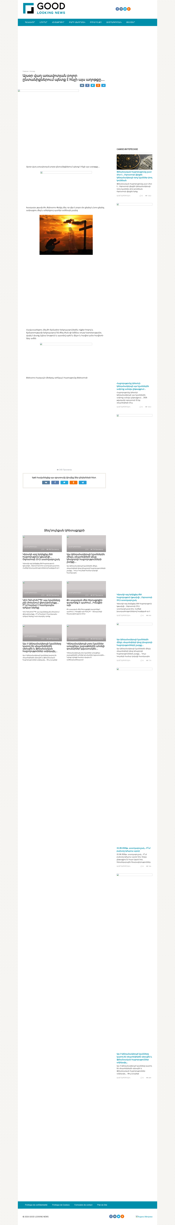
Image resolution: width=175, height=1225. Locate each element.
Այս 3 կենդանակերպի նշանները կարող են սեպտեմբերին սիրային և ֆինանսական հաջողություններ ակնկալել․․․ (42, 647)
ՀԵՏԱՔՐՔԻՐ (58, 22)
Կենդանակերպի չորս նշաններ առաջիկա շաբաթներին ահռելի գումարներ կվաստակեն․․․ (86, 646)
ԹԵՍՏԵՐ (130, 22)
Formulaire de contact (83, 1205)
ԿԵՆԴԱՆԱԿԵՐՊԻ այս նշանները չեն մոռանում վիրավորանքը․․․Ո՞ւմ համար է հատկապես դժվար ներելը (41, 604)
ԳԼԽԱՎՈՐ (30, 22)
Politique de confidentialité (36, 1205)
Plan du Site (102, 1205)
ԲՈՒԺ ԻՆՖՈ (96, 22)
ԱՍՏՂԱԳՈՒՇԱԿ (114, 22)
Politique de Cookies (61, 1205)
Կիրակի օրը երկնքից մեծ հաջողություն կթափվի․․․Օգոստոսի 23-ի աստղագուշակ (41, 557)
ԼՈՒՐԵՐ (43, 22)
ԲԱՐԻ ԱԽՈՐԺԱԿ (77, 22)
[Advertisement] (87, 46)
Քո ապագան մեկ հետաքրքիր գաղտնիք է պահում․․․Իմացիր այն (84, 602)
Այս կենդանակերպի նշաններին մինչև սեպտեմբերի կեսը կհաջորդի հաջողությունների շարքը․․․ (86, 558)
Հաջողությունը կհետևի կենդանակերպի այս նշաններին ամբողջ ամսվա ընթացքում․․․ (133, 386)
